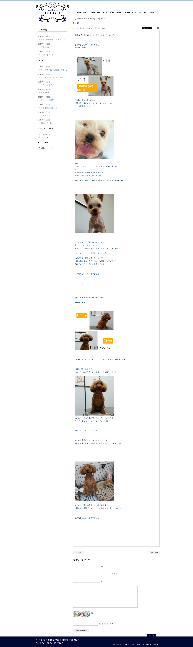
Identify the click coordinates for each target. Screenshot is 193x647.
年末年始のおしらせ (49, 108)
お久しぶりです (47, 85)
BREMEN (45, 93)
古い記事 (78, 552)
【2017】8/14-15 (48, 55)
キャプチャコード (105, 624)
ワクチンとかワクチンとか (52, 77)
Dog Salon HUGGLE (81, 19)
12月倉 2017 (46, 47)
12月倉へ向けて (47, 115)
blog (93, 19)
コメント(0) (101, 28)
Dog (98, 19)
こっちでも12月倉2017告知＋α (54, 70)
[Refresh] (92, 613)
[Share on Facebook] (158, 28)
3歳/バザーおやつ (48, 123)
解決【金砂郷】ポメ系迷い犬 (53, 39)
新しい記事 (154, 552)
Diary (43, 134)
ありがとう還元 (47, 100)
